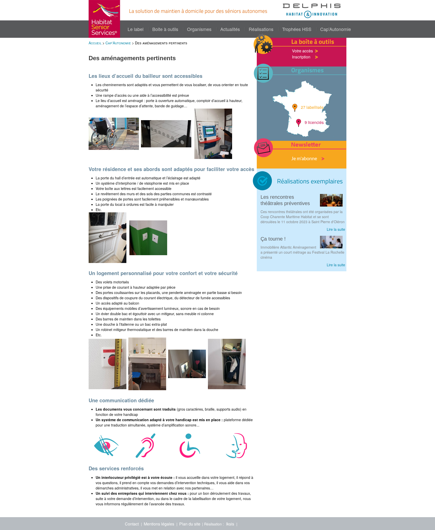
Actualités (230, 29)
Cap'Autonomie (335, 29)
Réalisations (261, 29)
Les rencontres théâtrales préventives (285, 200)
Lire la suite (336, 229)
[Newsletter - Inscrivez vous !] (301, 155)
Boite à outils (165, 29)
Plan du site (189, 524)
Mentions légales (159, 524)
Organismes (199, 29)
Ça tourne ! (273, 239)
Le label (135, 29)
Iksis (230, 524)
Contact (132, 524)
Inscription (301, 57)
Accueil (95, 42)
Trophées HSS (296, 29)
